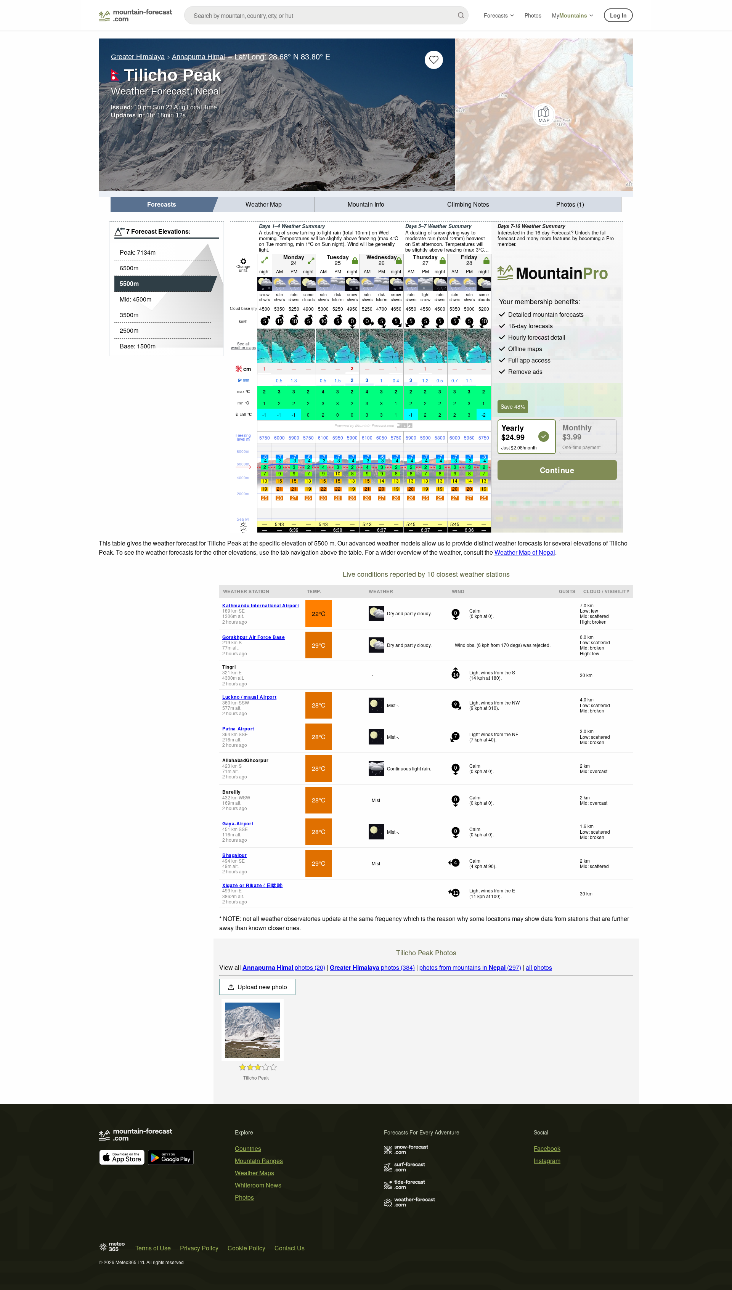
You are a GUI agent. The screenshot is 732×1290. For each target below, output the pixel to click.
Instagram (547, 1160)
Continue (557, 469)
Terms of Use (153, 1247)
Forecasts (496, 15)
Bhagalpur (234, 855)
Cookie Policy (246, 1247)
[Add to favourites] (434, 60)
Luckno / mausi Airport (249, 696)
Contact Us (289, 1247)
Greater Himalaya (138, 57)
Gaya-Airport (237, 823)
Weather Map (264, 204)
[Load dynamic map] (544, 114)
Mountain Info (366, 204)
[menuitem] (162, 204)
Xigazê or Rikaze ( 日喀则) (252, 885)
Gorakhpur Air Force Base (253, 637)
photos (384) (372, 967)
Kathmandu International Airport (260, 605)
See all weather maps (243, 345)
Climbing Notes (468, 204)
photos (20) (283, 967)
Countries (248, 1148)
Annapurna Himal (198, 57)
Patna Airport (238, 728)
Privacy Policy (199, 1247)
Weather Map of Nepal (524, 552)
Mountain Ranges (259, 1160)
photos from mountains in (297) (470, 967)
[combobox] (326, 15)
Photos (533, 15)
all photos (539, 967)
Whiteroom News (258, 1185)
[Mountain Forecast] (135, 15)
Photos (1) (570, 204)
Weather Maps (254, 1172)
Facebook (547, 1148)
